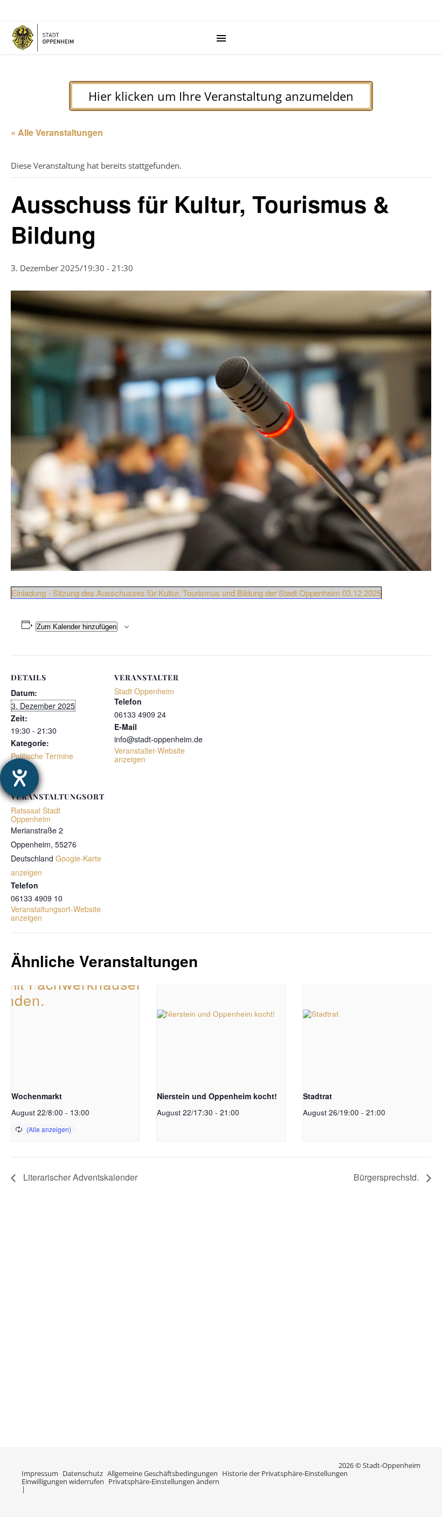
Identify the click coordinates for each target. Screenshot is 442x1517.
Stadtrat (317, 1096)
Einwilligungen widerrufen (63, 1481)
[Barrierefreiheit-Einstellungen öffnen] (19, 777)
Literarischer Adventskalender (79, 1177)
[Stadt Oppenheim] (43, 37)
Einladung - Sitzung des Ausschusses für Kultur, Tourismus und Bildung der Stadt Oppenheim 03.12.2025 (196, 592)
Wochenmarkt (36, 1096)
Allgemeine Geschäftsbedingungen (162, 1473)
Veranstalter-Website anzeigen (149, 754)
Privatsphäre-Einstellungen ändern (163, 1481)
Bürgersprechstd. (387, 1177)
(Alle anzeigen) (48, 1129)
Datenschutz (83, 1473)
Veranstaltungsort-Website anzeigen (56, 913)
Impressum (40, 1473)
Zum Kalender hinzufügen (76, 627)
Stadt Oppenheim (144, 691)
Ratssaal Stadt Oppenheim (35, 814)
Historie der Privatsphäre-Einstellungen (285, 1473)
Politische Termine (42, 755)
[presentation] (75, 1033)
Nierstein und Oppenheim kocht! (217, 1096)
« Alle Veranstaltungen (57, 132)
